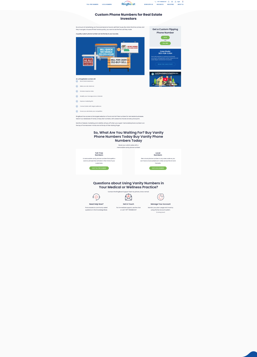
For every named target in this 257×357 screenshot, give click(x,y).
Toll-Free (165, 43)
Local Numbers (107, 4)
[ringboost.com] (128, 3)
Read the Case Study (165, 64)
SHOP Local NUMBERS (158, 168)
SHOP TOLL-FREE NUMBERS (99, 168)
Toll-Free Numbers (92, 4)
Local (165, 37)
